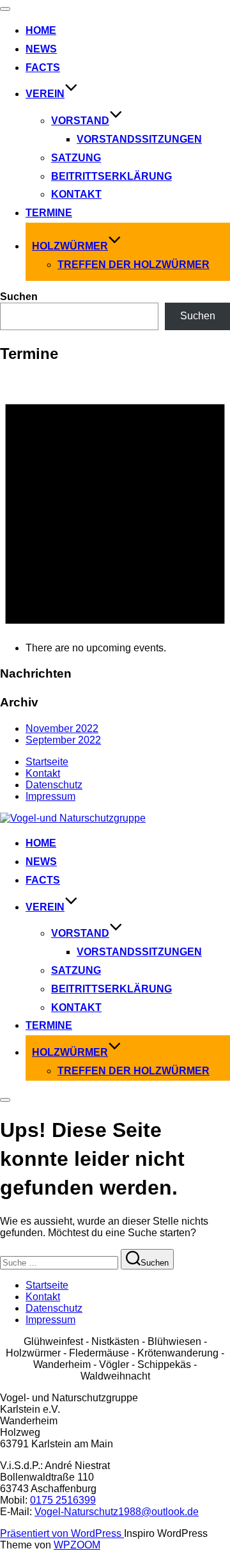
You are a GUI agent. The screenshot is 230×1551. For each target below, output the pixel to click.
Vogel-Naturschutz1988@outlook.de (116, 1511)
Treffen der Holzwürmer (133, 264)
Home (41, 30)
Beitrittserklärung (111, 176)
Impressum (50, 796)
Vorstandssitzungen (139, 139)
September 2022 (63, 740)
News (41, 49)
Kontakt (76, 194)
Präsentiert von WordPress (62, 1533)
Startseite (47, 761)
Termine (49, 212)
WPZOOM (77, 1544)
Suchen (19, 296)
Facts (43, 67)
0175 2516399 (63, 1500)
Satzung (76, 157)
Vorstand (80, 120)
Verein (45, 93)
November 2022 (62, 728)
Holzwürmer (70, 246)
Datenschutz (54, 784)
